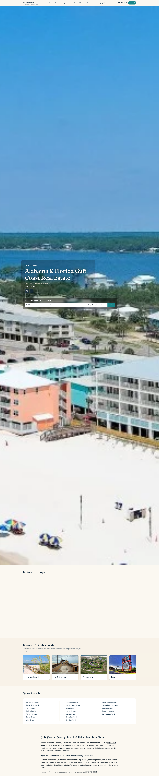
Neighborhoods (67, 3)
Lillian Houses (30, 720)
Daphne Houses (71, 711)
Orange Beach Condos (33, 705)
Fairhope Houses (71, 714)
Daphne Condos (31, 711)
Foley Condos (30, 708)
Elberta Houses (31, 717)
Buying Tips (102, 3)
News (88, 3)
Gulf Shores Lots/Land (109, 702)
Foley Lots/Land (107, 708)
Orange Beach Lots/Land (110, 705)
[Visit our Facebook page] (31, 291)
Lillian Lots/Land (71, 720)
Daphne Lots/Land (108, 711)
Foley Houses (70, 708)
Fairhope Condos (31, 714)
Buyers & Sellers (79, 3)
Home (51, 3)
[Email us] (27, 291)
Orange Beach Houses (73, 705)
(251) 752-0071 (122, 3)
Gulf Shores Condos (32, 702)
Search (57, 3)
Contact (132, 3)
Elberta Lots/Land (71, 717)
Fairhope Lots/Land (108, 714)
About (94, 3)
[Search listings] (111, 305)
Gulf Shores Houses (72, 702)
